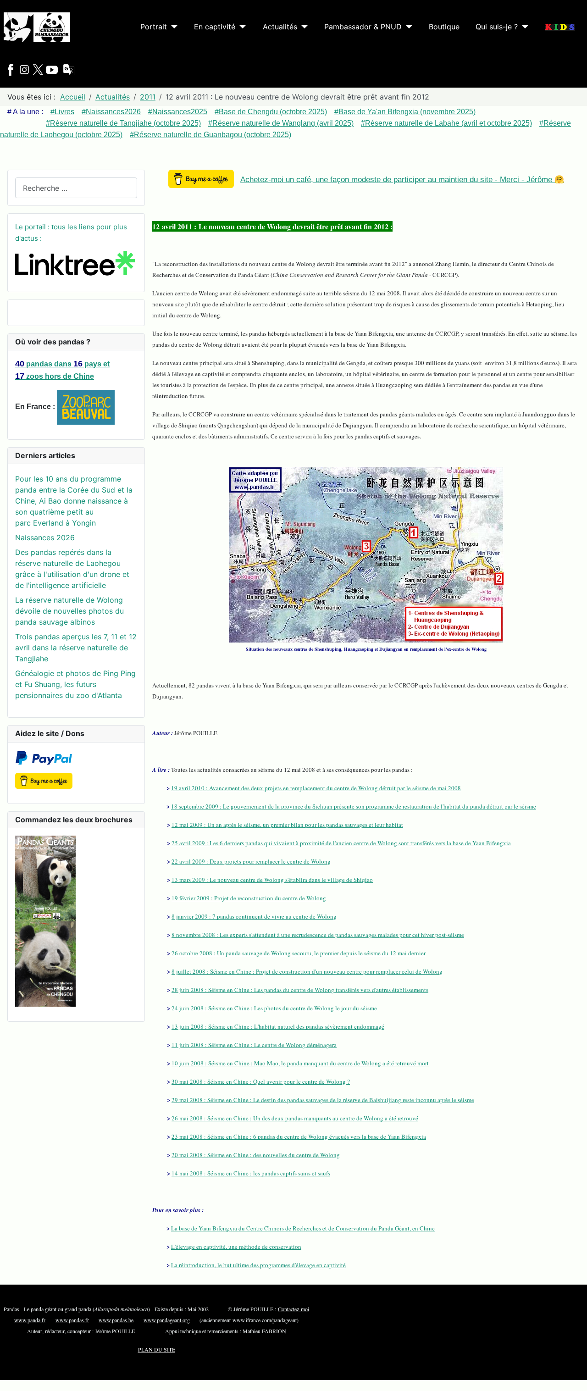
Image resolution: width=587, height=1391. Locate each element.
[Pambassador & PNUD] (407, 26)
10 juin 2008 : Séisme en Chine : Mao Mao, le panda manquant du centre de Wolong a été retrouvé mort (300, 1063)
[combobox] (76, 187)
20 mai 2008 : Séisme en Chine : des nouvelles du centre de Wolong (256, 1155)
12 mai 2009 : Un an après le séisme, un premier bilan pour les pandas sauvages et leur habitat (287, 824)
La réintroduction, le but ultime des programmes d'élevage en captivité (258, 1265)
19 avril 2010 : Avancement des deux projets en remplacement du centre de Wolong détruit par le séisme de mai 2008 (316, 788)
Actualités (280, 26)
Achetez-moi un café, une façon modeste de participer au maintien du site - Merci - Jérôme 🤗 (402, 179)
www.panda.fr (29, 1320)
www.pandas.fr (72, 1320)
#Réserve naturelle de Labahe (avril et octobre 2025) (446, 123)
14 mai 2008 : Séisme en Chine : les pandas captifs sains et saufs (251, 1173)
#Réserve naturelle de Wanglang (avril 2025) (281, 123)
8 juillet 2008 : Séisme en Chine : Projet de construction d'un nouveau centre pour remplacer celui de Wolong (307, 971)
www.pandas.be (116, 1320)
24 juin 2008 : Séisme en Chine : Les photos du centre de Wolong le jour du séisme (274, 1008)
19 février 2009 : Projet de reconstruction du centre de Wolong (249, 898)
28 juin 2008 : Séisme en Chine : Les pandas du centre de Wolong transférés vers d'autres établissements (300, 990)
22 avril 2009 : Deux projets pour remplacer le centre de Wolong (251, 861)
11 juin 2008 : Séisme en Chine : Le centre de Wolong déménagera (254, 1045)
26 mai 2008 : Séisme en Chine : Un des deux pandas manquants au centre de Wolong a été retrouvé (295, 1118)
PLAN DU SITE (156, 1349)
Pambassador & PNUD (363, 26)
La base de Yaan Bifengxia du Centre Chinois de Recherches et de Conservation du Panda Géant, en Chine (303, 1228)
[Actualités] (302, 26)
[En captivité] (240, 26)
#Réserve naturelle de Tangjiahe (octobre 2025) (123, 123)
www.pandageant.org (167, 1320)
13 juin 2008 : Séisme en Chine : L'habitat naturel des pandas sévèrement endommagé (278, 1026)
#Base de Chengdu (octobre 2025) (271, 112)
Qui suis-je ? (497, 26)
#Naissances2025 (177, 112)
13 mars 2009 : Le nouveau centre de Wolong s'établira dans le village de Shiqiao (272, 880)
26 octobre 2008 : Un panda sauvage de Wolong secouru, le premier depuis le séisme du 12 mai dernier (299, 953)
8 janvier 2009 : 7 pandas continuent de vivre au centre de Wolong (254, 916)
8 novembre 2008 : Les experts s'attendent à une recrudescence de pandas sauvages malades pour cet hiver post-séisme (318, 935)
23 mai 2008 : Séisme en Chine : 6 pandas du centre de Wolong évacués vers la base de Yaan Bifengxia (299, 1136)
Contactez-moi (293, 1309)
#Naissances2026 (111, 112)
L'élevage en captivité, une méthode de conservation (236, 1246)
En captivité (214, 26)
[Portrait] (172, 26)
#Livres (62, 112)
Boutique (444, 26)
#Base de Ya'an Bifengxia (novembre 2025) (405, 112)
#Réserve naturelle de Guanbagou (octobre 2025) (210, 135)
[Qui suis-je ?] (523, 26)
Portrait (153, 26)
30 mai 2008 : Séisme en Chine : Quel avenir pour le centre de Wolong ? (261, 1081)
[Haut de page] (575, 1379)
